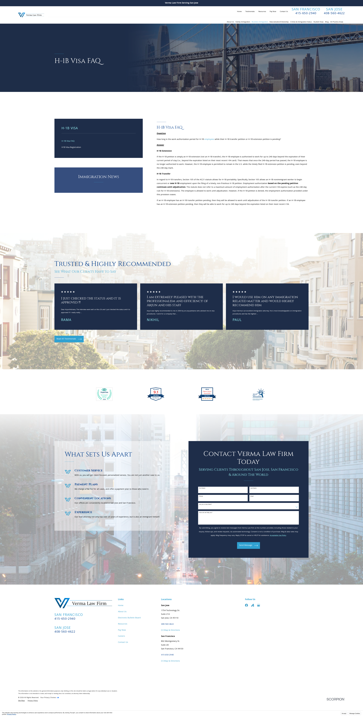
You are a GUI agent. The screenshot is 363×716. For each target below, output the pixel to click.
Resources (262, 11)
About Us (122, 611)
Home (239, 11)
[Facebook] (246, 605)
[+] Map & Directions (170, 630)
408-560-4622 (334, 13)
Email (251, 496)
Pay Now (273, 11)
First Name (202, 488)
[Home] (31, 15)
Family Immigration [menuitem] (243, 22)
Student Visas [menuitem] (318, 22)
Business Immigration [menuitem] (260, 22)
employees (209, 139)
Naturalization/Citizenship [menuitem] (279, 22)
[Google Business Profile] (258, 605)
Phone (201, 496)
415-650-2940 (305, 13)
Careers (121, 636)
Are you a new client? (205, 504)
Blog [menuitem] (327, 22)
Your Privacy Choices (48, 697)
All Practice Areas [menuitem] (336, 22)
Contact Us (284, 11)
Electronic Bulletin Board (129, 618)
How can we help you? (205, 512)
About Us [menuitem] (230, 22)
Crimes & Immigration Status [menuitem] (301, 22)
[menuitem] (99, 141)
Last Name (253, 488)
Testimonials (250, 11)
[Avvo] (252, 605)
